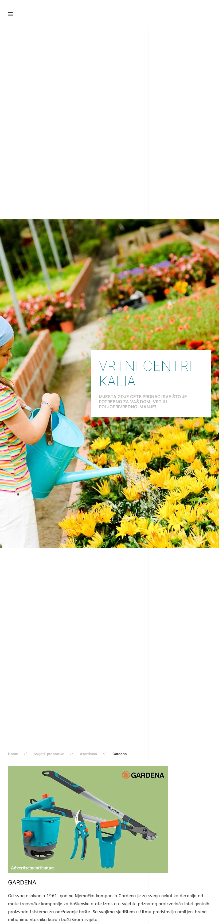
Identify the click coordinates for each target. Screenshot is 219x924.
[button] (10, 14)
